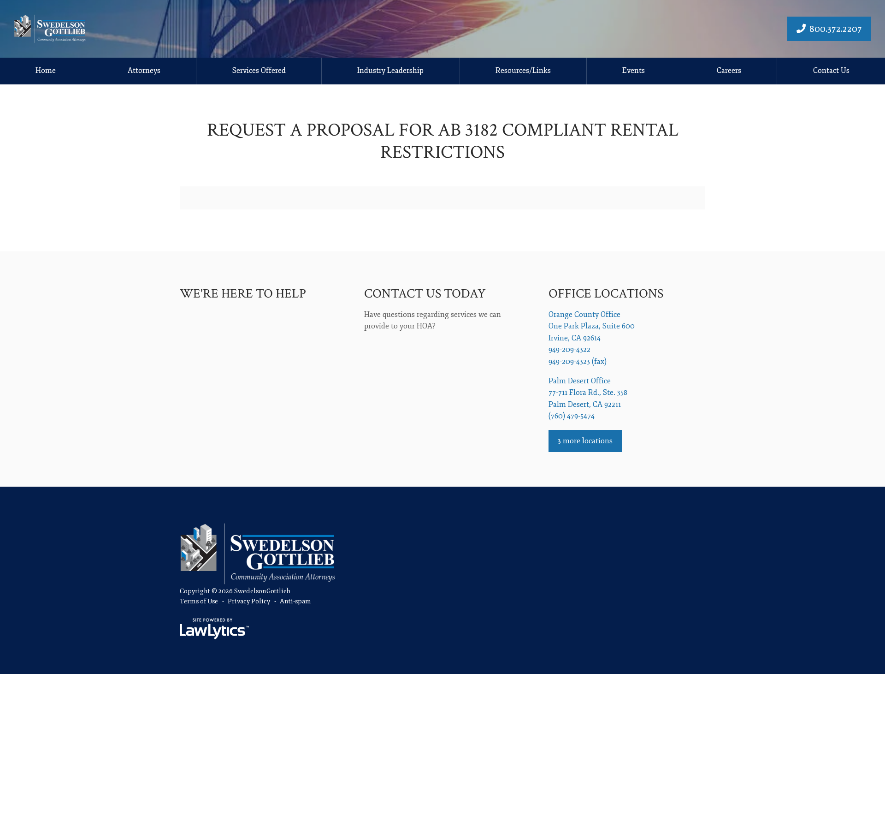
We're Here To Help (243, 293)
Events (633, 70)
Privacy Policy (249, 601)
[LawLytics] (214, 628)
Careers (729, 70)
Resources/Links (523, 70)
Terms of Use (199, 601)
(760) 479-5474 (572, 416)
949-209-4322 (569, 349)
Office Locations (606, 293)
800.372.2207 (835, 29)
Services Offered (259, 70)
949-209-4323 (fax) (578, 361)
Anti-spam (295, 601)
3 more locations (585, 441)
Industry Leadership (390, 70)
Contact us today (425, 293)
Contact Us (831, 70)
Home (45, 70)
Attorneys (144, 70)
